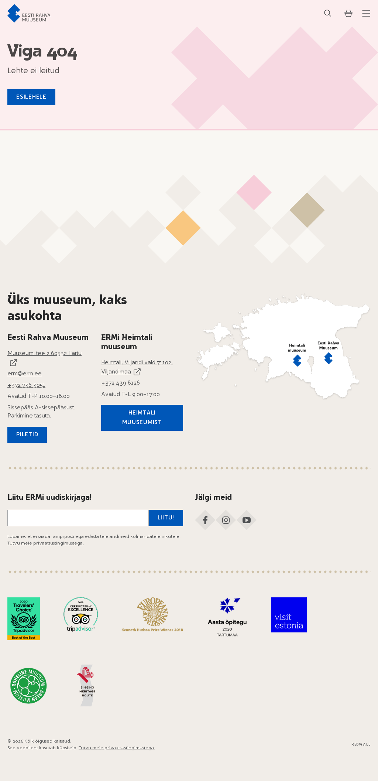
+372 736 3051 (26, 385)
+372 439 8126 (120, 383)
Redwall (361, 744)
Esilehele (31, 97)
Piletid (27, 435)
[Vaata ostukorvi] (348, 13)
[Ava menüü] (366, 13)
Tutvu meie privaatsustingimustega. (45, 543)
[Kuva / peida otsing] (327, 13)
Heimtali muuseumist (142, 418)
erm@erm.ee (24, 374)
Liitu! (166, 518)
